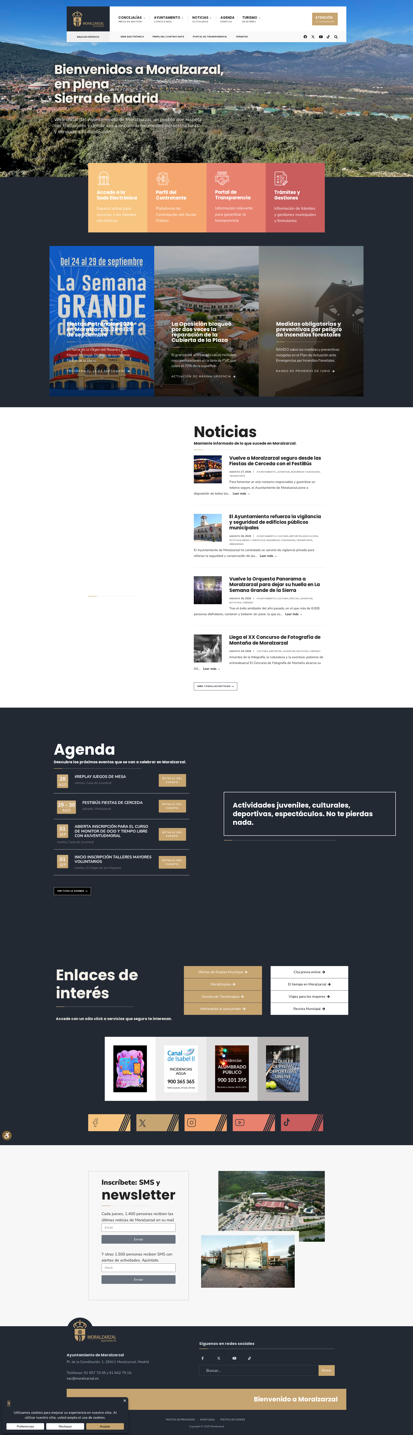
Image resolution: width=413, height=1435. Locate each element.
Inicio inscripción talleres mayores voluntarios (113, 859)
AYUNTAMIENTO (167, 19)
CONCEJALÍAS (130, 19)
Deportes (295, 536)
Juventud (283, 471)
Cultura (282, 536)
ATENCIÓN (324, 19)
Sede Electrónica (132, 36)
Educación (310, 536)
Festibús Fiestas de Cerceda (112, 802)
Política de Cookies (232, 1419)
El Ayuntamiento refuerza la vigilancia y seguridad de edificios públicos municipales (275, 522)
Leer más (241, 493)
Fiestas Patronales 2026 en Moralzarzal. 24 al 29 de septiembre (100, 329)
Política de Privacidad (180, 1419)
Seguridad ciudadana (305, 471)
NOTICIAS (200, 19)
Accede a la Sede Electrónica (117, 195)
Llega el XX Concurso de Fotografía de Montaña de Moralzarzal (275, 640)
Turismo (247, 602)
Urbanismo (236, 544)
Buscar (326, 1370)
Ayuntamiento (266, 471)
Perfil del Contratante (168, 36)
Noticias (235, 540)
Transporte (237, 476)
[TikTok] (328, 36)
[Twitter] (219, 1358)
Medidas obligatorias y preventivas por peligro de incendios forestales (309, 329)
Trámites (242, 36)
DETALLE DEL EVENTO (172, 780)
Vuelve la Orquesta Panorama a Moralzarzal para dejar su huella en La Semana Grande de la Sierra (274, 585)
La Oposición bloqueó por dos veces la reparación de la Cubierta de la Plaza (201, 332)
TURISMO (249, 19)
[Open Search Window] (336, 36)
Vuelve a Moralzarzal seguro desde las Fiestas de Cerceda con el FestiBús (275, 461)
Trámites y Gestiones (287, 195)
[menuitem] (133, 18)
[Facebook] (203, 1358)
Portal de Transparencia (210, 36)
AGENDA (227, 19)
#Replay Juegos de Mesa (100, 776)
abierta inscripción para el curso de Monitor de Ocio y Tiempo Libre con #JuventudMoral (111, 831)
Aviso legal (207, 1419)
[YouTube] (234, 1358)
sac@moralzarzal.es (83, 1378)
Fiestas (294, 598)
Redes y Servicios (253, 540)
